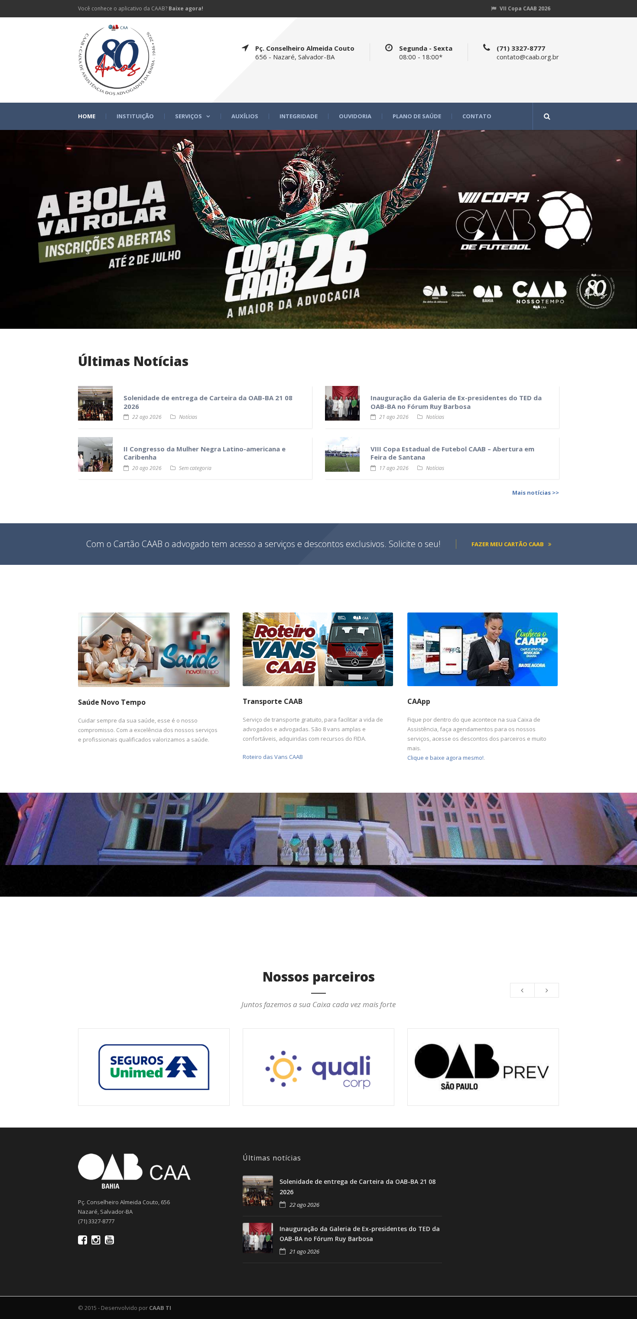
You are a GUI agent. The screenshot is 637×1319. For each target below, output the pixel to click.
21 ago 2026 (394, 417)
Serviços (188, 116)
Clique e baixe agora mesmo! (445, 758)
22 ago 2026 (147, 417)
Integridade (299, 116)
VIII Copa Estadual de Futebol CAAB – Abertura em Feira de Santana (452, 453)
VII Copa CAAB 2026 (525, 8)
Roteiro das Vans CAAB (273, 757)
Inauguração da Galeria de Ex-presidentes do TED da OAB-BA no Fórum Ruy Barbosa (456, 402)
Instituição (135, 116)
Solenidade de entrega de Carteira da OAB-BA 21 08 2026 (208, 402)
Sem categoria (195, 468)
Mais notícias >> (535, 492)
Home (86, 116)
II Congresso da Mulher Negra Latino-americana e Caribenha (205, 453)
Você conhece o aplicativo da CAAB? (140, 8)
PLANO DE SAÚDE (417, 116)
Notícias (188, 417)
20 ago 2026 (147, 468)
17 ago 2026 (394, 468)
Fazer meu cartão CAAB (507, 544)
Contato (476, 116)
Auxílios (244, 116)
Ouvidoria (355, 116)
